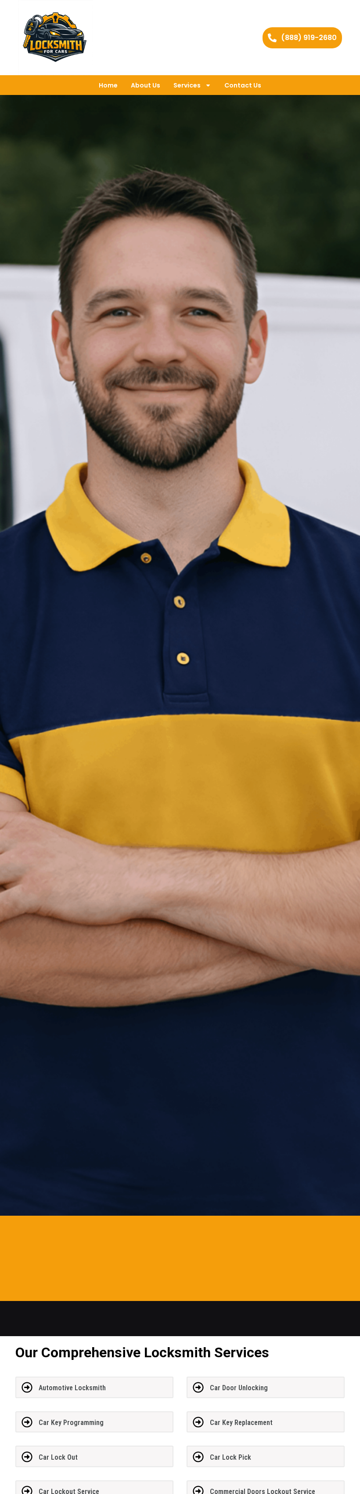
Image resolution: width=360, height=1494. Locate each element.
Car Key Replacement (241, 1422)
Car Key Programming (71, 1422)
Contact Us (242, 85)
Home (108, 85)
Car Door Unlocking (239, 1388)
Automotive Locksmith (72, 1388)
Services (187, 85)
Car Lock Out (58, 1457)
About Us (145, 85)
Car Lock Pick (230, 1457)
